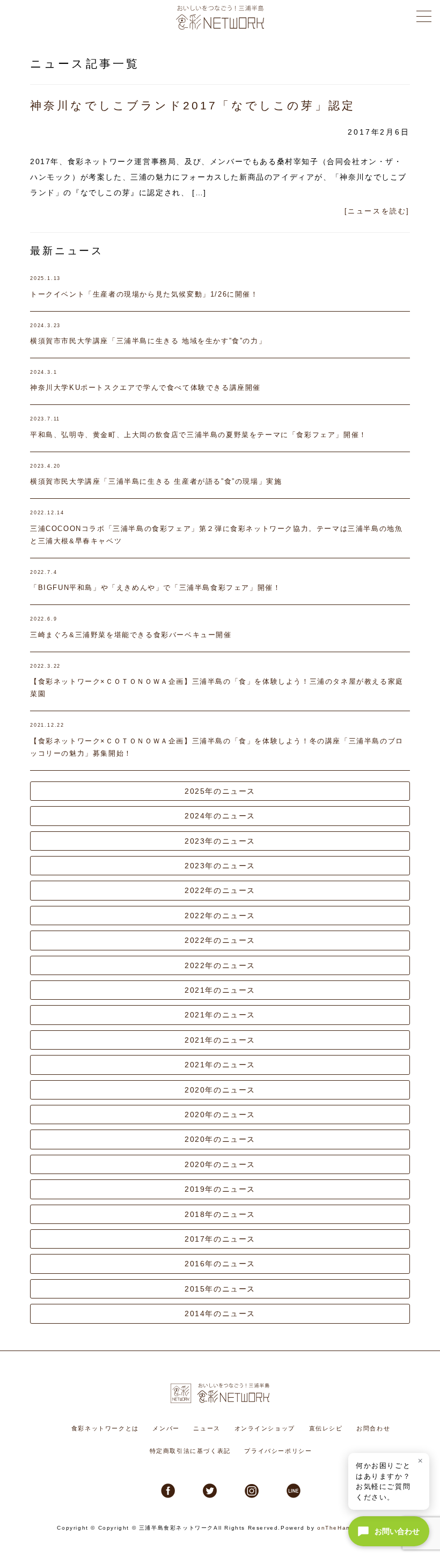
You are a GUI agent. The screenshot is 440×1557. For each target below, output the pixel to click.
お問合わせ (373, 1428)
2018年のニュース (220, 1214)
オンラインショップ (264, 1428)
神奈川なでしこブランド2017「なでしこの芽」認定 (192, 105)
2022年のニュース (220, 890)
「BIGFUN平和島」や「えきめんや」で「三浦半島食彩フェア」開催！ (155, 588)
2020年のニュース (220, 1090)
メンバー (165, 1428)
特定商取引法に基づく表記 (190, 1451)
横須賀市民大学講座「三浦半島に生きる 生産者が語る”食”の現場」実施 (156, 481)
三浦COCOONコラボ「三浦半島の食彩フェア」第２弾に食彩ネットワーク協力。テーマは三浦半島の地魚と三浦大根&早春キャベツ (216, 535)
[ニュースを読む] (377, 211)
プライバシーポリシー (278, 1451)
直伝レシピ (326, 1428)
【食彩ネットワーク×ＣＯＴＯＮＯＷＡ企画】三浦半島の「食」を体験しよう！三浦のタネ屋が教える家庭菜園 (217, 687)
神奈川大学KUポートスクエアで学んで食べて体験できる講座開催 (145, 387)
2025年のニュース (220, 791)
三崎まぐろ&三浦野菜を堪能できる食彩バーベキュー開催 (131, 635)
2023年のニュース (220, 841)
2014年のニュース (220, 1313)
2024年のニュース (220, 815)
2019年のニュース (220, 1189)
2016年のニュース (220, 1263)
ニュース (206, 1428)
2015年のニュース (220, 1289)
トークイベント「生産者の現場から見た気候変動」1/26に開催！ (144, 294)
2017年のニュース (220, 1239)
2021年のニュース (220, 990)
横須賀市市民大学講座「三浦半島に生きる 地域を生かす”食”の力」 (148, 341)
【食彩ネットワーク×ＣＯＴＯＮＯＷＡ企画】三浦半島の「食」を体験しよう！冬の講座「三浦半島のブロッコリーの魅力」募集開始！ (217, 747)
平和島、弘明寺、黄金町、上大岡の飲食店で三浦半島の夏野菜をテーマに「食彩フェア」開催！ (198, 435)
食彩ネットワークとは (105, 1428)
